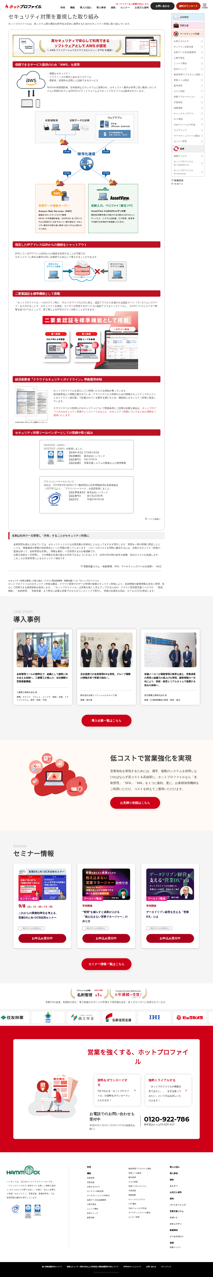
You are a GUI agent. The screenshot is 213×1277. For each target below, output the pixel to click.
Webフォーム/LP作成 (184, 124)
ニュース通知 (180, 63)
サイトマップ (166, 1267)
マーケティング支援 (189, 33)
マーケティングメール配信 (187, 135)
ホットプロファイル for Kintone (183, 172)
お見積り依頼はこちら (135, 803)
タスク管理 (179, 91)
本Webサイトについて (132, 1267)
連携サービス (180, 156)
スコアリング (180, 130)
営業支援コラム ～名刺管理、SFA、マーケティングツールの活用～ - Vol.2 (122, 566)
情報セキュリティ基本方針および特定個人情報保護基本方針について (92, 1267)
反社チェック (180, 69)
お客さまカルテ (181, 41)
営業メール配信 (181, 80)
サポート (178, 183)
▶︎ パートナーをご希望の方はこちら (132, 4)
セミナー (125, 7)
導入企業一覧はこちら (106, 720)
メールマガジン (177, 1236)
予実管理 (178, 102)
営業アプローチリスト (184, 96)
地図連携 (178, 107)
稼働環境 (178, 180)
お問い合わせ (163, 5)
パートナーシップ (178, 1205)
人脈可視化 (179, 57)
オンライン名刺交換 (183, 46)
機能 (72, 7)
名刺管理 (184, 17)
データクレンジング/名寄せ (98, 1195)
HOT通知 (178, 119)
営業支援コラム (177, 1211)
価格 (113, 7)
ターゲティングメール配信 (139, 1212)
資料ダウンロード (188, 5)
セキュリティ (176, 1224)
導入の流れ (86, 7)
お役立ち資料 (142, 7)
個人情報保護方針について (52, 1267)
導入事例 (101, 7)
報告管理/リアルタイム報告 (187, 74)
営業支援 (184, 25)
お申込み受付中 (42, 938)
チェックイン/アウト (184, 113)
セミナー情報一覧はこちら (106, 964)
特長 (63, 7)
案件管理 (178, 85)
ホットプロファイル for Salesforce (183, 163)
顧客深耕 (90, 1217)
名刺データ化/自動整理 (185, 52)
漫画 (172, 1198)
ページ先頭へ (154, 519)
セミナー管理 (180, 141)
